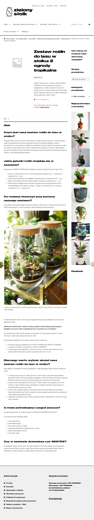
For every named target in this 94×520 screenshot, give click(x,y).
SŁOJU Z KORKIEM (39, 347)
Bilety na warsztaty (79, 96)
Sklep (6, 24)
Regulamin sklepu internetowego (21, 501)
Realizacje (25, 31)
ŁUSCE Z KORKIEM (38, 345)
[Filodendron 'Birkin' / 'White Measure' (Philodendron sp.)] (80, 139)
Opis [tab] (5, 119)
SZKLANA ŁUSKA (15, 320)
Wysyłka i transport (15, 493)
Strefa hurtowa (65, 38)
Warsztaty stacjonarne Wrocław (24, 24)
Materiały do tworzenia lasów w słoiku (48, 38)
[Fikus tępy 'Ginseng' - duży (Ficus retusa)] (80, 121)
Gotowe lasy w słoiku (38, 6)
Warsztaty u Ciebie (14, 490)
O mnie (9, 483)
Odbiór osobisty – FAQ (16, 504)
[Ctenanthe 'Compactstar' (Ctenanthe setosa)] (80, 253)
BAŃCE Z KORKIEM (54, 345)
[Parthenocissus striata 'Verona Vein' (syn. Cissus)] (80, 213)
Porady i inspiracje (10, 31)
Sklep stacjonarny (14, 508)
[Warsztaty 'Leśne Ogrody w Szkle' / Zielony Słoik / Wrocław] (80, 158)
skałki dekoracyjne (14, 423)
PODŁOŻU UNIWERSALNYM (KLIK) (45, 412)
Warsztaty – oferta (52, 6)
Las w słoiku (32, 38)
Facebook (77, 271)
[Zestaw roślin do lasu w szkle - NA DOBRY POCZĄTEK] (80, 176)
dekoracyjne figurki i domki (17, 431)
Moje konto (63, 6)
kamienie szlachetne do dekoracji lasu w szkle (23, 428)
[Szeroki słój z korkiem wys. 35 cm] (80, 231)
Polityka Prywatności (15, 497)
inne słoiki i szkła (13, 433)
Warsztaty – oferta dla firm (49, 24)
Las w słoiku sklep (21, 38)
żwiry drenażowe (14, 421)
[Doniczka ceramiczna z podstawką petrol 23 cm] (80, 194)
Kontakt (9, 486)
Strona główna (10, 38)
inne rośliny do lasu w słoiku (17, 426)
